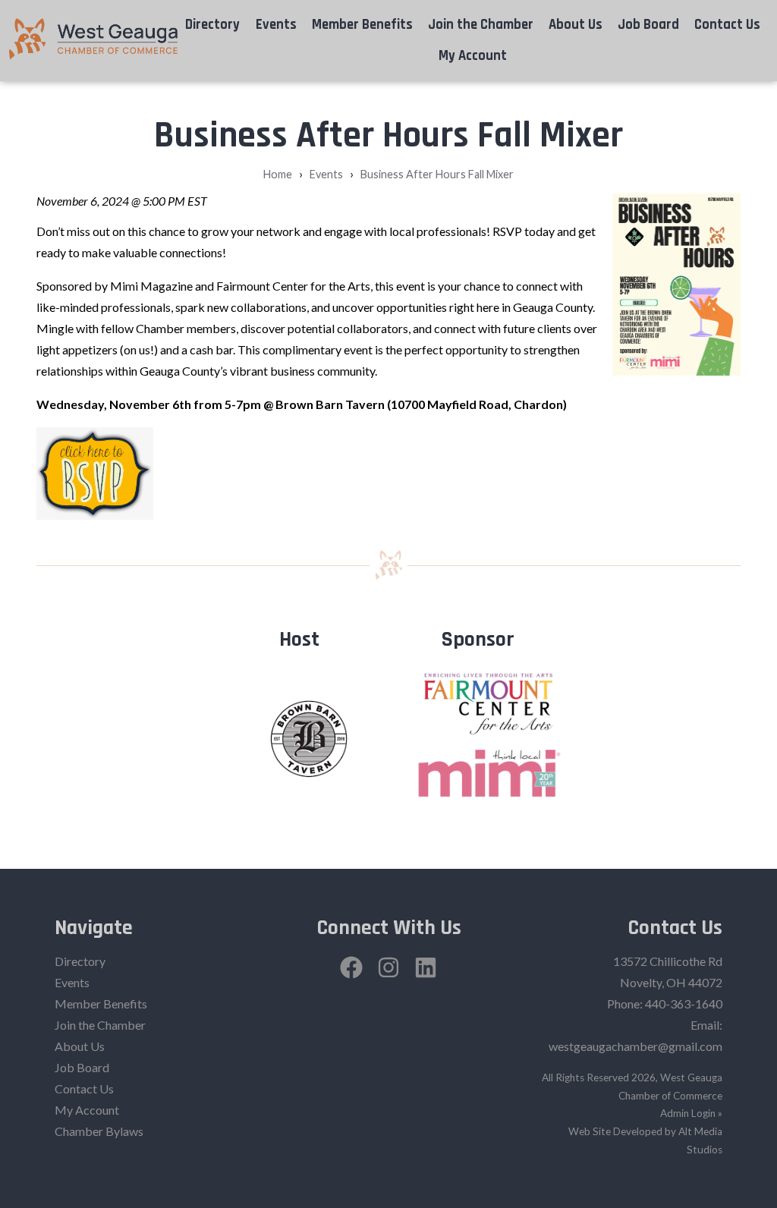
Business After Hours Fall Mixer (437, 174)
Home (277, 174)
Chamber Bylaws (99, 1131)
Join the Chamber (480, 24)
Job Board (648, 24)
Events (276, 24)
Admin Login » (691, 1113)
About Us (575, 24)
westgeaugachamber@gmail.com (635, 1046)
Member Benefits (362, 24)
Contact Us (727, 24)
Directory (212, 24)
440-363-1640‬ (683, 1003)
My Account (473, 55)
